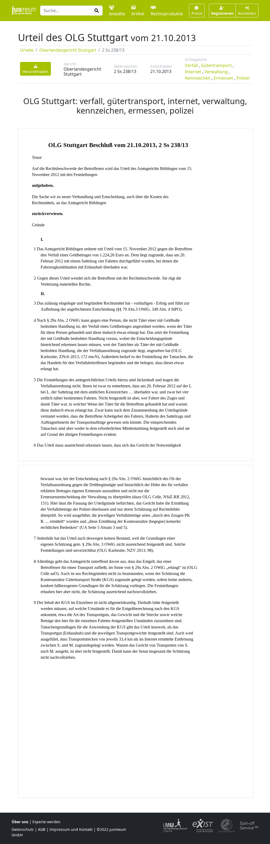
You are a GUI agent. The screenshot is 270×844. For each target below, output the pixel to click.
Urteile (26, 50)
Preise (196, 13)
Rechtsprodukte (167, 14)
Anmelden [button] (247, 13)
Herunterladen (35, 71)
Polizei (243, 78)
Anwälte (117, 14)
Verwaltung (216, 72)
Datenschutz (23, 829)
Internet (193, 72)
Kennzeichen (197, 78)
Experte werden (46, 821)
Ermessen (223, 78)
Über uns (20, 821)
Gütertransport (216, 65)
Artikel (137, 14)
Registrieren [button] (222, 13)
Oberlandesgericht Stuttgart (67, 50)
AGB (41, 829)
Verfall (191, 65)
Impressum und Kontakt (71, 829)
